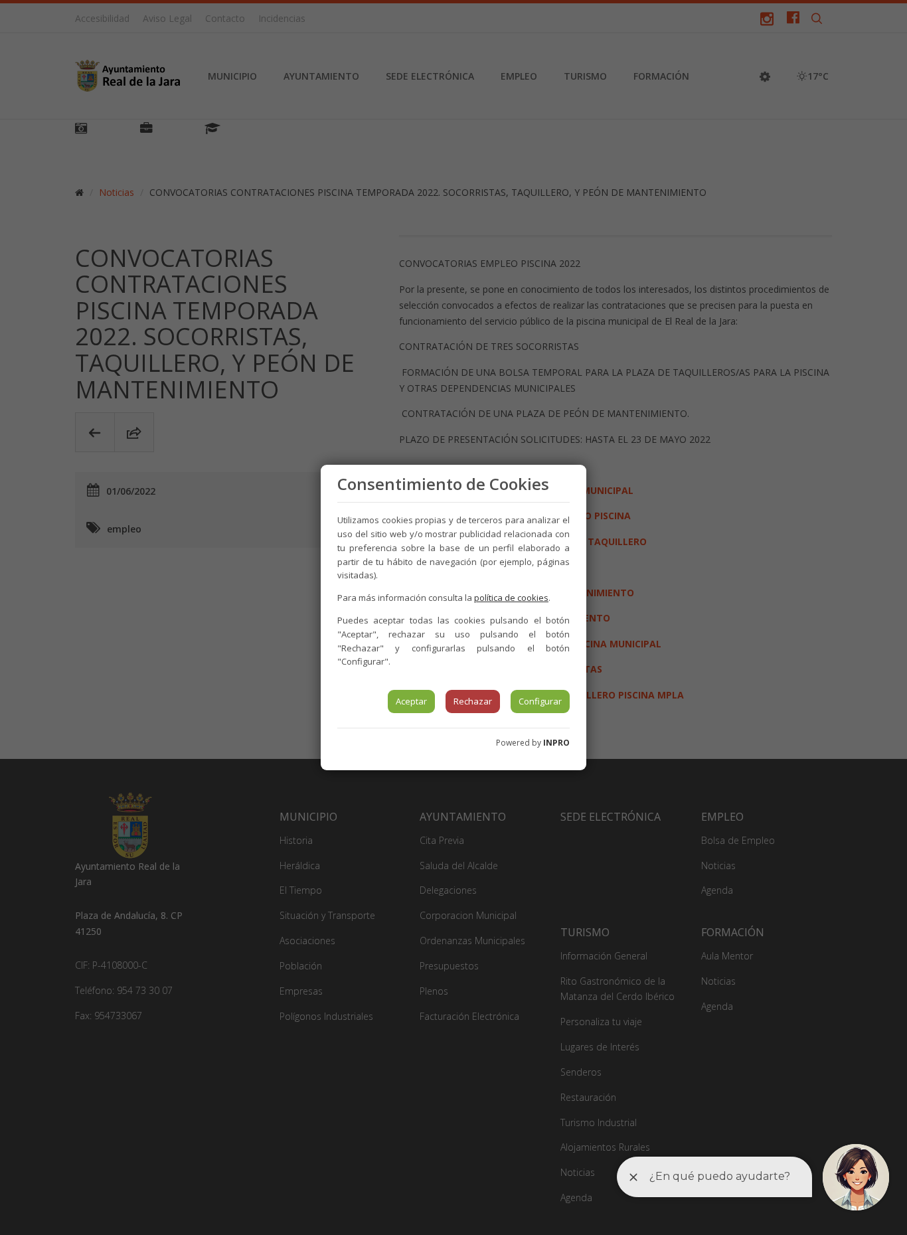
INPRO (556, 742)
